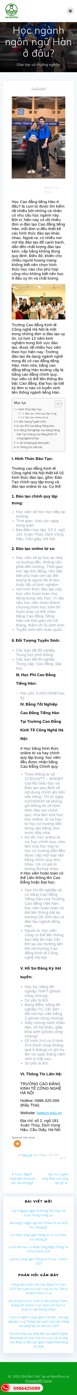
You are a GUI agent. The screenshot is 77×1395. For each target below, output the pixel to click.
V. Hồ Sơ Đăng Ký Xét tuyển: (33, 443)
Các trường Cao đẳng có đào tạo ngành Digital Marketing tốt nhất (38, 1342)
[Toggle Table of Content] (56, 403)
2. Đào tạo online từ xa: (36, 417)
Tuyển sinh (38, 88)
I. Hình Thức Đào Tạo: (29, 409)
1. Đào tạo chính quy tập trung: (40, 413)
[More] (17, 1143)
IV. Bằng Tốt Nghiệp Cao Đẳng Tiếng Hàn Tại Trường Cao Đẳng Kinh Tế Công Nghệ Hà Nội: (38, 434)
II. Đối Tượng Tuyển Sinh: (31, 421)
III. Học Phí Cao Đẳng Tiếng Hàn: (36, 426)
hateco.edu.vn (49, 1113)
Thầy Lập (27, 1155)
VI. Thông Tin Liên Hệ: (30, 447)
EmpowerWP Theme (38, 1381)
